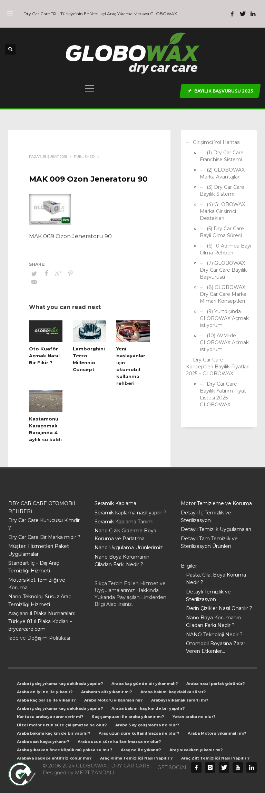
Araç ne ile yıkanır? (141, 749)
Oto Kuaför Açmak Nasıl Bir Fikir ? (44, 355)
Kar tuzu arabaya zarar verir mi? (50, 716)
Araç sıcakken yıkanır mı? (196, 749)
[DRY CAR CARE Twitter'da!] (224, 767)
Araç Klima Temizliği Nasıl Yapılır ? (136, 758)
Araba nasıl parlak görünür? (215, 683)
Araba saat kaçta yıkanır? (43, 741)
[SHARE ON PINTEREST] (70, 273)
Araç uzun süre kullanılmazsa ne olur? (139, 733)
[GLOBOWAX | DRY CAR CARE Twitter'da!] (242, 14)
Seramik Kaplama (115, 503)
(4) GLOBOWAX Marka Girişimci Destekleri (222, 211)
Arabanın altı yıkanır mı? (106, 691)
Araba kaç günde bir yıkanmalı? (144, 683)
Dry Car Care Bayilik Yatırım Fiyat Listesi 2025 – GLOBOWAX (223, 394)
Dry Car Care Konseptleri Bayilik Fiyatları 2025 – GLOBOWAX (217, 367)
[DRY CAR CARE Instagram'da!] (210, 767)
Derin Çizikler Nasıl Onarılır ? (219, 608)
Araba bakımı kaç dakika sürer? (173, 691)
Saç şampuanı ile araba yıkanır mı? (128, 716)
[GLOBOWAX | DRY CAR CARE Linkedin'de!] (253, 14)
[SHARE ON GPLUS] (58, 273)
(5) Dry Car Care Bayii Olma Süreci (222, 232)
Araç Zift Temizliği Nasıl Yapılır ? (215, 758)
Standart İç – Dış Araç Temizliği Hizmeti (33, 567)
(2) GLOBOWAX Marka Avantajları (222, 173)
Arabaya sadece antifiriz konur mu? (54, 758)
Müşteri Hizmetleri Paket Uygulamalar (38, 550)
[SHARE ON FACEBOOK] (46, 273)
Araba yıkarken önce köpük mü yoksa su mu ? (64, 749)
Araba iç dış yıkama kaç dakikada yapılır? (60, 683)
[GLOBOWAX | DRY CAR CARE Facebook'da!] (232, 14)
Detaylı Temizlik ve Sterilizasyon (208, 595)
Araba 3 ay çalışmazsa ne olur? (147, 725)
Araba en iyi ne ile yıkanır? (44, 691)
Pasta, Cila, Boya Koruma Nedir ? (216, 579)
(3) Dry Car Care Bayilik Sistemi (222, 190)
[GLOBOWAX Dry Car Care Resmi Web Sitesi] (251, 767)
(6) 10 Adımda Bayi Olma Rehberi (225, 249)
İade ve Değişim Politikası (39, 638)
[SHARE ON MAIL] (34, 282)
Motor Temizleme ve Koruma (216, 503)
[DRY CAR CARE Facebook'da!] (196, 767)
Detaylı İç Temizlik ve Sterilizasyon (206, 516)
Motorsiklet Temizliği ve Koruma (36, 584)
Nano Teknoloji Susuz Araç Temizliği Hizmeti (39, 600)
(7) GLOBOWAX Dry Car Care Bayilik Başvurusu (223, 270)
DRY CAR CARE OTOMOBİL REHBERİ (42, 507)
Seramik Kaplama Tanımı (124, 522)
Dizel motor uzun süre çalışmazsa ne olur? (62, 725)
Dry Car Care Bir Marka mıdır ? (44, 537)
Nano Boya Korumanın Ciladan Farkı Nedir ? (122, 561)
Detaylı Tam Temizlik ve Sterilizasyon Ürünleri (209, 542)
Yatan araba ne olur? (194, 716)
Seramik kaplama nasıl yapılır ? (130, 513)
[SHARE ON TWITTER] (34, 273)
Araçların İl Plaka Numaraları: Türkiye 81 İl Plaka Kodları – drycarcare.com (41, 621)
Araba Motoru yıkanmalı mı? (113, 700)
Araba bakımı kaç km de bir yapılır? (148, 708)
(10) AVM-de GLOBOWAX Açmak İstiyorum (224, 342)
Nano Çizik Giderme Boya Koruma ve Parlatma (125, 534)
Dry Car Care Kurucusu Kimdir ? (44, 524)
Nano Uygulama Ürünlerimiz (129, 547)
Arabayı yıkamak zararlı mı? (179, 700)
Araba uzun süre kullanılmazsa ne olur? (119, 741)
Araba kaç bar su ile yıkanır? (46, 700)
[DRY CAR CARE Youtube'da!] (238, 767)
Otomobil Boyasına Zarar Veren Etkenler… (215, 647)
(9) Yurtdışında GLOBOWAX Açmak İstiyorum (224, 318)
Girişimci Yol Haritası (217, 142)
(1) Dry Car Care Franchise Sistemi (222, 156)
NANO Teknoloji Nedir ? (214, 634)
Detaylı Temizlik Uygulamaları (216, 529)
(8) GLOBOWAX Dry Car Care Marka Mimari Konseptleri (223, 294)
